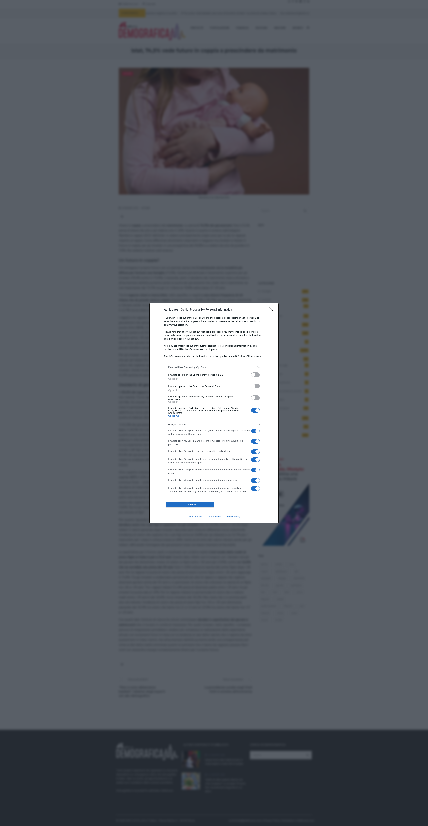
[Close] (272, 310)
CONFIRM (190, 504)
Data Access (214, 516)
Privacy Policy (233, 516)
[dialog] (214, 413)
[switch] (255, 374)
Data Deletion (195, 516)
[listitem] (214, 367)
